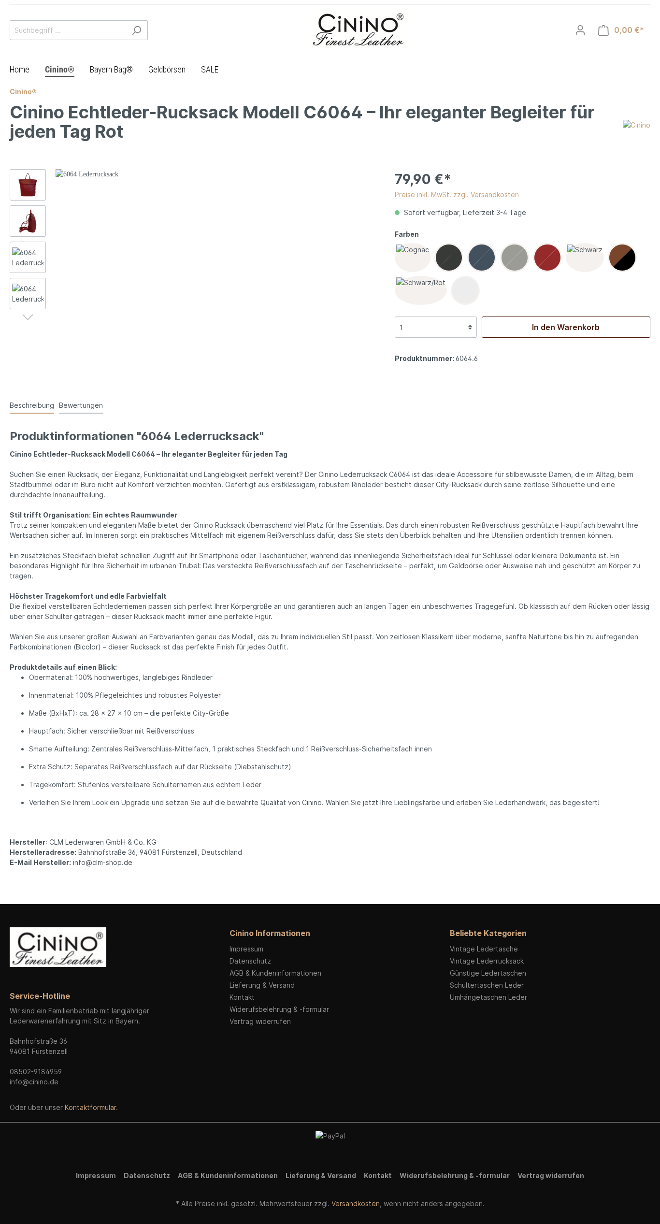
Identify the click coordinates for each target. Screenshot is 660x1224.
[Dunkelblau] (481, 257)
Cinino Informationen (270, 933)
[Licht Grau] (514, 257)
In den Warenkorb (566, 327)
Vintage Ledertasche (484, 949)
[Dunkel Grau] (448, 257)
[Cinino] (636, 124)
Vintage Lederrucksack (487, 961)
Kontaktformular (90, 1107)
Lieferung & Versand (262, 985)
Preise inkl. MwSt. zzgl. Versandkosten (457, 194)
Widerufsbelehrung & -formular (279, 1009)
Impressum (246, 949)
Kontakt (242, 997)
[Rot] (547, 257)
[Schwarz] (585, 257)
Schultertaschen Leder (487, 985)
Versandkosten (355, 1203)
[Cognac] (412, 257)
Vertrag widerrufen (260, 1021)
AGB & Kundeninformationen (275, 973)
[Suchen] (136, 30)
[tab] (32, 405)
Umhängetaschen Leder (488, 997)
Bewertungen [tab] (81, 405)
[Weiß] (465, 290)
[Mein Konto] (580, 30)
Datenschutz (250, 961)
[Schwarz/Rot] (421, 290)
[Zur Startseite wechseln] (358, 28)
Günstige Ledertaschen (488, 973)
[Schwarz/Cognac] (622, 257)
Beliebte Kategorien (488, 933)
